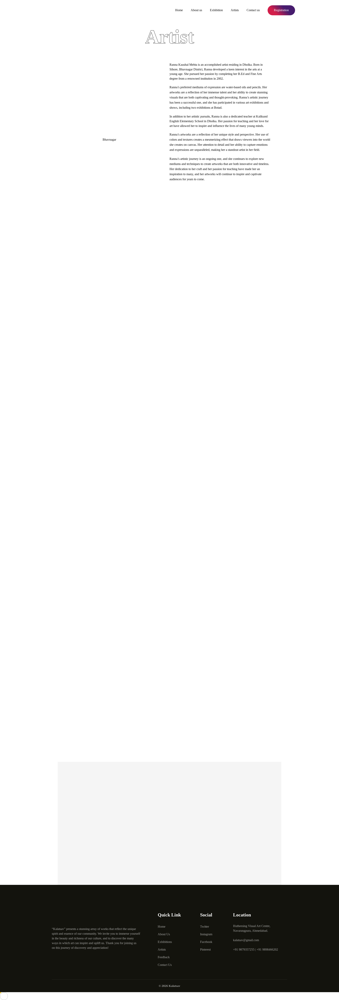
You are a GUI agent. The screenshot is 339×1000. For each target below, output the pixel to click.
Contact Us (165, 964)
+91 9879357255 (243, 949)
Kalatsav (174, 985)
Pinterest (205, 949)
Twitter (204, 926)
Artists (235, 10)
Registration (281, 10)
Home (179, 10)
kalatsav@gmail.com (246, 940)
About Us (164, 934)
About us (196, 10)
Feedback (164, 957)
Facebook (206, 942)
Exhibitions (165, 942)
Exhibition (216, 10)
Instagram (206, 934)
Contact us (253, 10)
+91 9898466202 (267, 949)
